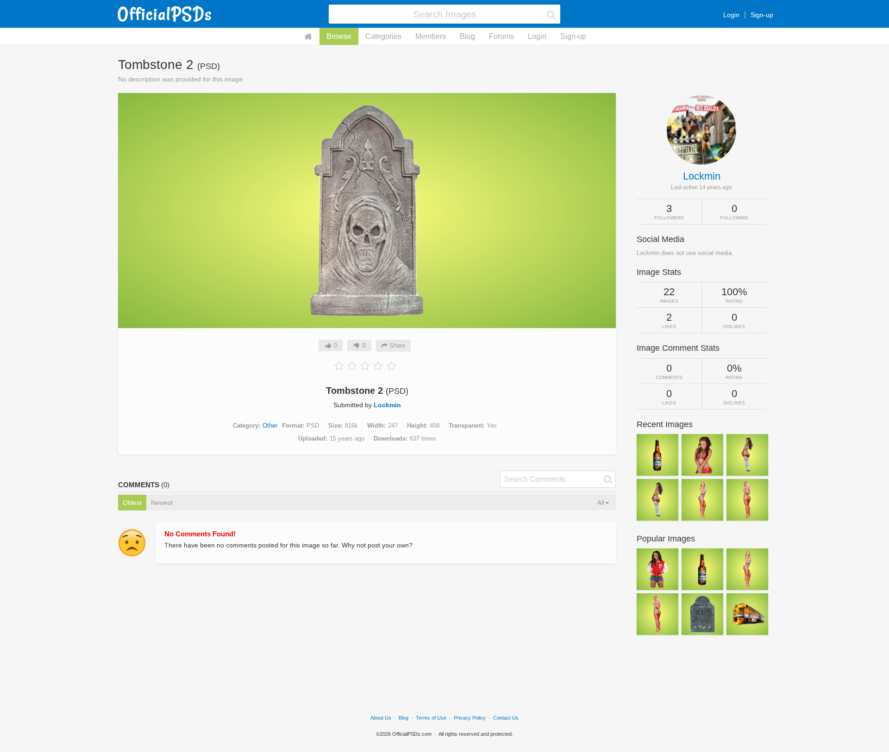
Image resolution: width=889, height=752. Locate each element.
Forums (501, 36)
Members (430, 36)
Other (270, 425)
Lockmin (387, 405)
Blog (467, 36)
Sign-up (762, 15)
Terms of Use (431, 718)
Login (731, 15)
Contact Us (506, 718)
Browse (338, 36)
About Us (380, 718)
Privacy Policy (470, 718)
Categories (383, 36)
